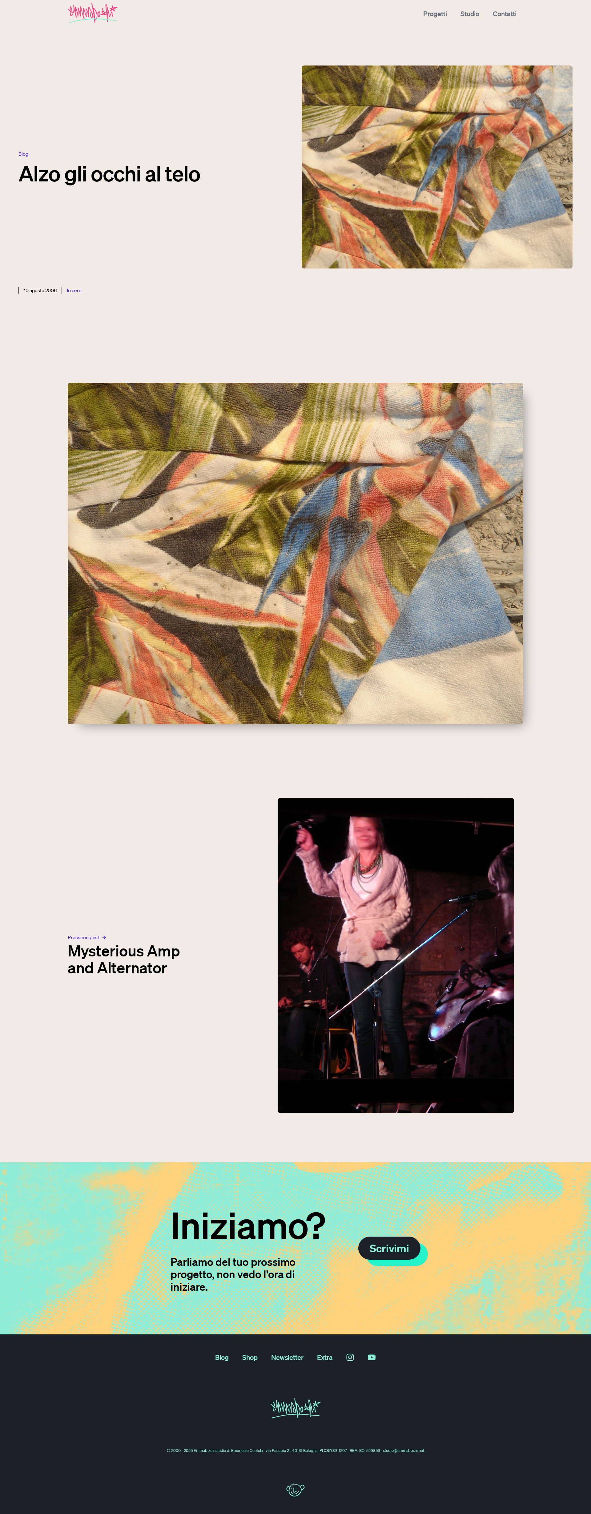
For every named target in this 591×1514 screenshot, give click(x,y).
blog (23, 154)
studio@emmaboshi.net (403, 1450)
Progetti (435, 13)
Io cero (74, 290)
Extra (325, 1357)
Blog (222, 1357)
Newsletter (287, 1357)
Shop (250, 1357)
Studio (470, 13)
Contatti (505, 13)
